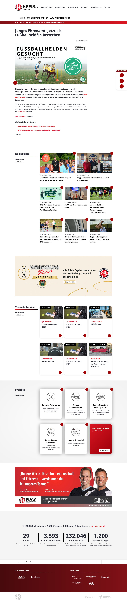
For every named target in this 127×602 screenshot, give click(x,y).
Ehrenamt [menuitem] (84, 7)
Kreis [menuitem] (36, 7)
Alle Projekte (104, 450)
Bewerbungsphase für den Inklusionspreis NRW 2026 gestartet (50, 239)
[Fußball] (122, 75)
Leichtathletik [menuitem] (73, 7)
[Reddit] (27, 41)
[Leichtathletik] (122, 81)
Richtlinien (22, 112)
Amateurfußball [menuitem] (46, 7)
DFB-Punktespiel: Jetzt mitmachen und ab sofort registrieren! (39, 130)
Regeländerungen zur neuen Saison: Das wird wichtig (99, 239)
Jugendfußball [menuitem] (60, 7)
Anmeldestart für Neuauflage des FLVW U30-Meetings (36, 126)
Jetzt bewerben (20, 117)
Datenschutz (29, 562)
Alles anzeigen (19, 159)
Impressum (20, 562)
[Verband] (122, 86)
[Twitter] (21, 41)
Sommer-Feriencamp (51, 405)
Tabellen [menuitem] (107, 7)
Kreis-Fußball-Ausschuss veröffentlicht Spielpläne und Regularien (75, 239)
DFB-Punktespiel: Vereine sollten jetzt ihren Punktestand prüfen (51, 207)
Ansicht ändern (19, 162)
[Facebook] (16, 41)
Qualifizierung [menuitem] (96, 7)
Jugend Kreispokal (76, 440)
